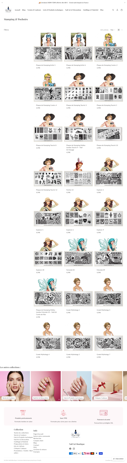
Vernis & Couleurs (20, 435)
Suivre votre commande (41, 436)
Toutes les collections (21, 433)
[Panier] (121, 10)
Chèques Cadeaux (20, 448)
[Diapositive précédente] (2, 2)
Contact (36, 445)
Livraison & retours (40, 449)
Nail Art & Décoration (21, 439)
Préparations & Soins (21, 444)
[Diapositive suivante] (125, 2)
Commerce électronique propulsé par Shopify (29, 460)
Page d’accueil (38, 434)
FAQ (35, 447)
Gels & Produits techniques (23, 437)
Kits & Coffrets (19, 446)
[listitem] (101, 10)
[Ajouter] (59, 58)
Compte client (38, 441)
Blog (35, 443)
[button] (112, 30)
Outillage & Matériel (21, 442)
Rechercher (37, 438)
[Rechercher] (113, 10)
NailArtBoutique (12, 460)
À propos (36, 452)
